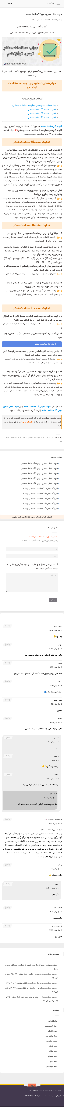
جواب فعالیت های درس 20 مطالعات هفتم (39, 483)
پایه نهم (53, 1061)
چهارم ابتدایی (51, 1036)
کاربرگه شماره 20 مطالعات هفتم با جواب (40, 493)
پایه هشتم (52, 1056)
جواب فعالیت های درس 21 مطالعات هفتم (39, 478)
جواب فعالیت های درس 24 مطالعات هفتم (39, 463)
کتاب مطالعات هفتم (47, 437)
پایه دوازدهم (51, 1066)
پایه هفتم (53, 1051)
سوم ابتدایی (52, 1031)
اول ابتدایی (52, 1021)
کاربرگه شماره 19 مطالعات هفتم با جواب (40, 498)
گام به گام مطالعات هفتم (51, 126)
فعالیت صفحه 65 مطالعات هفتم (42, 109)
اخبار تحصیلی (51, 1026)
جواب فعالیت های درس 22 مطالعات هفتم (39, 473)
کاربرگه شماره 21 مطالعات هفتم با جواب (40, 488)
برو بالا (32, 1085)
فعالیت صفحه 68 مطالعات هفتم (42, 113)
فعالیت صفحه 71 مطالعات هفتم (42, 117)
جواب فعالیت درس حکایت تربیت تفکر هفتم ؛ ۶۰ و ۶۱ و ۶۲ (31, 983)
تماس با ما (47, 1096)
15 (33, 20)
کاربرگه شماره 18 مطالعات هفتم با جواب (40, 503)
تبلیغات (38, 1096)
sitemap (29, 1096)
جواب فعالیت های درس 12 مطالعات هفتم (44, 14)
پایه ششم (53, 1046)
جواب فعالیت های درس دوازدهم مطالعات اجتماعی (34, 105)
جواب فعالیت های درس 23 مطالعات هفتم (39, 468)
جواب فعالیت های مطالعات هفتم (29, 437)
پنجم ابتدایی (51, 1041)
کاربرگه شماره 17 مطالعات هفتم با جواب (40, 508)
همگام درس (59, 1096)
